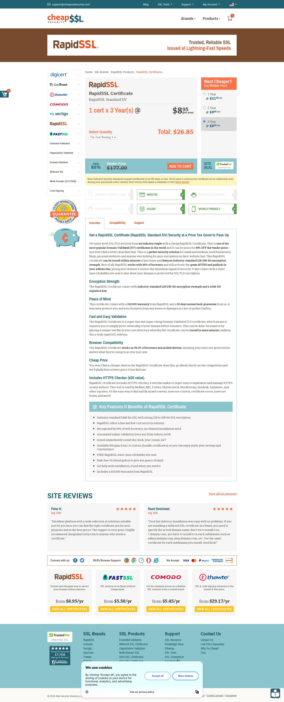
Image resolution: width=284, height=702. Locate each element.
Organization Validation (132, 648)
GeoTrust (88, 653)
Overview (94, 223)
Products (210, 18)
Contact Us (207, 640)
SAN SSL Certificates (131, 657)
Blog (146, 4)
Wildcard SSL (57, 171)
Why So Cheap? (210, 648)
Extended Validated (60, 143)
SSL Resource (173, 640)
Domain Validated (59, 162)
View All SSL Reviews (223, 494)
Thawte (87, 657)
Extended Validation (130, 640)
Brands (187, 18)
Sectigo (87, 648)
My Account (210, 4)
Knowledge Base (174, 644)
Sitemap (169, 648)
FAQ (203, 653)
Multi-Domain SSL (129, 653)
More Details (182, 182)
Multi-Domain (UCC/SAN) (63, 181)
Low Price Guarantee (212, 644)
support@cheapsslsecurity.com (71, 4)
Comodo (88, 644)
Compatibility (117, 223)
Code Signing (57, 190)
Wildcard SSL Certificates (133, 644)
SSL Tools (163, 4)
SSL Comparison (174, 657)
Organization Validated (61, 152)
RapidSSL (88, 640)
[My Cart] (4, 94)
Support (186, 4)
